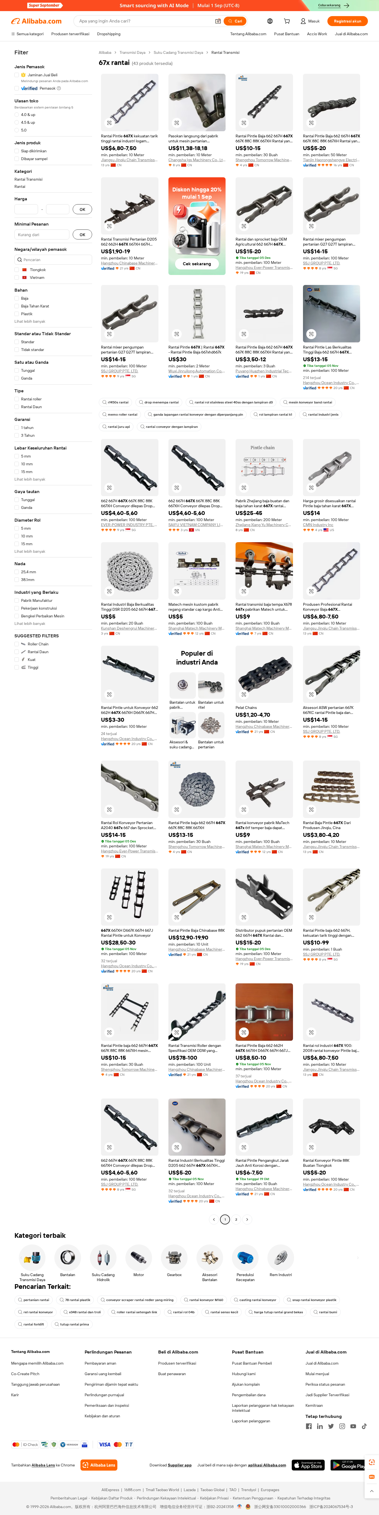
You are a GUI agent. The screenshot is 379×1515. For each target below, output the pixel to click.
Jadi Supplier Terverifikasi (327, 1395)
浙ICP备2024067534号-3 (331, 1506)
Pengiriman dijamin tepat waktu (111, 1384)
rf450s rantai (118, 402)
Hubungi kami (244, 1374)
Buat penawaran (172, 1374)
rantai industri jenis (323, 414)
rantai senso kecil (224, 1312)
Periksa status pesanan (325, 1384)
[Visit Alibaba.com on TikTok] (364, 1426)
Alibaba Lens (43, 1465)
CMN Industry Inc (318, 524)
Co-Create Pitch (25, 1374)
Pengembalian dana (249, 1395)
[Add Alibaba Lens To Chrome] (98, 1465)
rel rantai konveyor (38, 1312)
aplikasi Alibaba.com (267, 1465)
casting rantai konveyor (257, 1300)
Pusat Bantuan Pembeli (252, 1363)
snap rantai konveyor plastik (314, 1300)
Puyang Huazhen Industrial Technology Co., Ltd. (264, 371)
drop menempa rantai (162, 402)
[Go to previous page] (214, 1219)
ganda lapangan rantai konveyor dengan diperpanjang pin (198, 414)
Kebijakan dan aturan (102, 1416)
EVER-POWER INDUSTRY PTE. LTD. (129, 524)
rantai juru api (119, 427)
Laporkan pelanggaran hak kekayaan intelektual (263, 1408)
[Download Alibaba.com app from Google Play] (349, 1465)
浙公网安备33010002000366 (280, 1506)
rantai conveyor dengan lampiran (172, 427)
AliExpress (110, 1490)
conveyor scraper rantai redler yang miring (139, 1300)
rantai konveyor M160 (206, 1300)
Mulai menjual (317, 1374)
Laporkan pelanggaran (251, 1421)
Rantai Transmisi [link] (225, 52)
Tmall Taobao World (162, 1490)
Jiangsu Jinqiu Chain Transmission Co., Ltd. (129, 160)
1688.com (132, 1490)
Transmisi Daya (132, 52)
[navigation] (53, 637)
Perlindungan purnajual (104, 1395)
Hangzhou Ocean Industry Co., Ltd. (331, 382)
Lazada (190, 1490)
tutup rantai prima (74, 1324)
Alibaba (105, 52)
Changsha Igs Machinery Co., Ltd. (197, 160)
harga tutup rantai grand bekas (278, 1312)
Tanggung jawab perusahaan (35, 1384)
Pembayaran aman (100, 1363)
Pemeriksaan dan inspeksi (107, 1405)
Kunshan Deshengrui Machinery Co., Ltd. (129, 628)
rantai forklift (34, 1324)
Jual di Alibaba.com (321, 1363)
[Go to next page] (247, 1219)
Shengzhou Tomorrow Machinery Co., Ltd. (264, 160)
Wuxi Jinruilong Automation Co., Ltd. (197, 371)
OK (82, 209)
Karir (15, 1395)
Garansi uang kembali (103, 1374)
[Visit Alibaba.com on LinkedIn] (320, 1426)
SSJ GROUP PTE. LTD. (321, 263)
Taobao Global (212, 1490)
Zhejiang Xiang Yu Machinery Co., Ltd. (264, 524)
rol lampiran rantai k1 (275, 414)
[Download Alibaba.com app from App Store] (308, 1465)
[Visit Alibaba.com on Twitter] (331, 1426)
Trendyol (248, 1490)
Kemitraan (314, 1405)
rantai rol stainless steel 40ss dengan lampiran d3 (234, 402)
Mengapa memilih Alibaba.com (37, 1363)
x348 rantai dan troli (85, 1312)
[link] (372, 1462)
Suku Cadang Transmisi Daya (178, 52)
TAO (232, 1490)
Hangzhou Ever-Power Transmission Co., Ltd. (264, 267)
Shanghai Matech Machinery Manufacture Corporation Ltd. (197, 628)
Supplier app (180, 1465)
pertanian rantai (36, 1300)
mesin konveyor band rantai (310, 402)
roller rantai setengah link (137, 1312)
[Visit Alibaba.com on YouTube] (353, 1426)
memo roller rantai (122, 414)
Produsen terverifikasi (177, 1363)
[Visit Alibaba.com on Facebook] (308, 1426)
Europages (270, 1490)
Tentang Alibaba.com (30, 1351)
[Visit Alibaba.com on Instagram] (342, 1426)
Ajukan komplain (246, 1384)
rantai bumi (328, 1312)
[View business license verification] (239, 1506)
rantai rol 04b (183, 1312)
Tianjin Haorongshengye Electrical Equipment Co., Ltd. (331, 160)
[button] (218, 21)
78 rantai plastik (77, 1300)
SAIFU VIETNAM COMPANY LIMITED (197, 524)
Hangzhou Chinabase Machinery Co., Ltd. (129, 263)
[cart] (288, 22)
